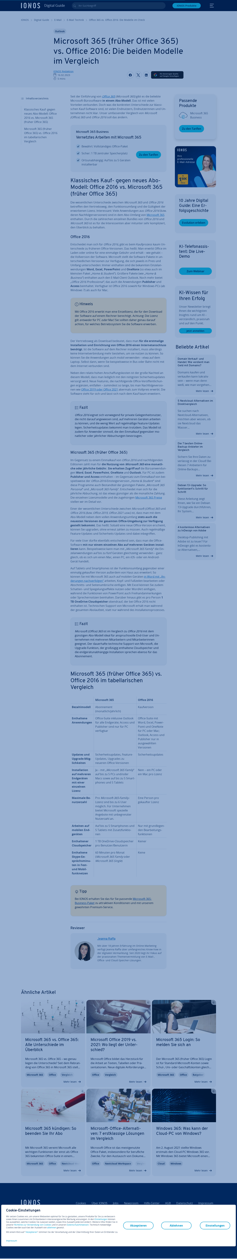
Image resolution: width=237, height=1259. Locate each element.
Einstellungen (101, 1219)
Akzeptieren (31, 1232)
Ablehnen (176, 1225)
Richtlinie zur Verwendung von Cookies (32, 1224)
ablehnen (51, 1227)
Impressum (11, 1240)
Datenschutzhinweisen (78, 1224)
